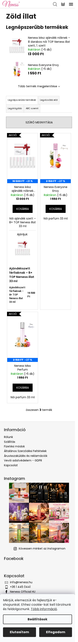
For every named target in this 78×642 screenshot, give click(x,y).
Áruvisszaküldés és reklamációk (25, 456)
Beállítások (37, 619)
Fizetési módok (14, 446)
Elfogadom (55, 632)
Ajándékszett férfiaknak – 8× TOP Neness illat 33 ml (21, 274)
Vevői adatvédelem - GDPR (23, 460)
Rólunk (8, 437)
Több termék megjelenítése (37, 86)
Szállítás (9, 442)
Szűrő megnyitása (39, 122)
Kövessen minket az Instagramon (42, 549)
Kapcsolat (11, 465)
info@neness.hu (21, 582)
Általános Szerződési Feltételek (25, 451)
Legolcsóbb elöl (49, 100)
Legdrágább (15, 108)
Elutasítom (19, 632)
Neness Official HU (22, 592)
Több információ (44, 609)
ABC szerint (32, 108)
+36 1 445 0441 (20, 587)
